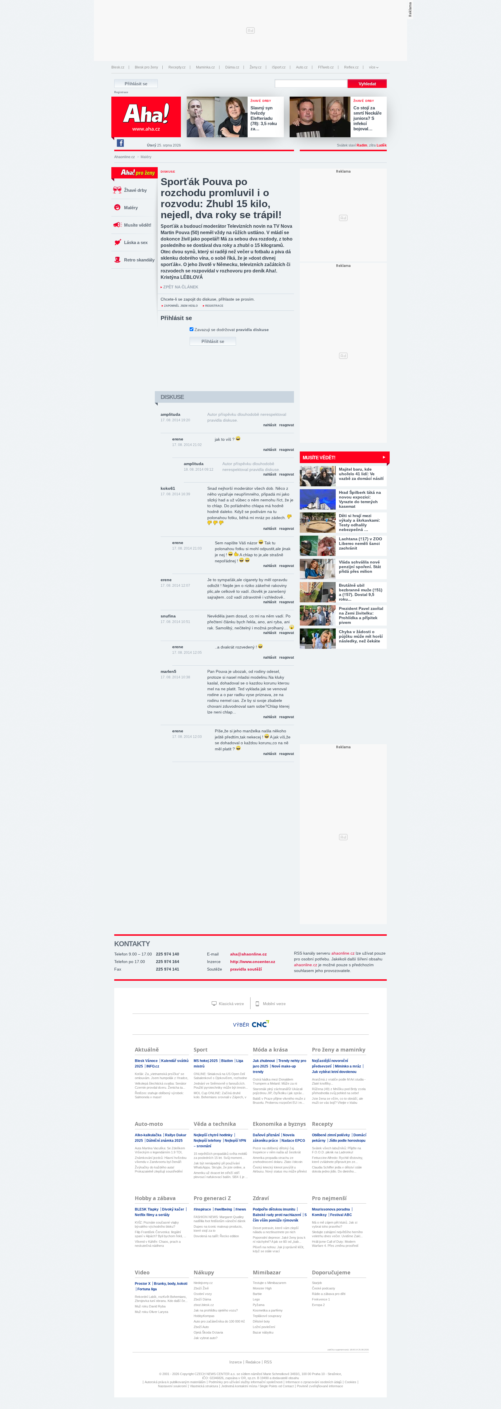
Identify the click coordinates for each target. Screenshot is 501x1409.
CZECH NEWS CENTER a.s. (216, 1374)
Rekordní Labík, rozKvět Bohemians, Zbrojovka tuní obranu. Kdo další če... (161, 1299)
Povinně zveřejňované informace (320, 1386)
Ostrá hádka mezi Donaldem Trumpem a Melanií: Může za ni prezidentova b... (275, 1081)
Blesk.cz (117, 67)
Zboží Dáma (202, 1299)
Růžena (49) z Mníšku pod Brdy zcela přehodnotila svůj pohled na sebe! (339, 1091)
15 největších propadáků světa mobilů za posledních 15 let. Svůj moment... (220, 1155)
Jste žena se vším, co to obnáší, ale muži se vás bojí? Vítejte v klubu (337, 1100)
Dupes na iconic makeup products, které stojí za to (218, 1228)
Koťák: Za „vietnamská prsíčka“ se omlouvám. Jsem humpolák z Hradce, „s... (161, 1076)
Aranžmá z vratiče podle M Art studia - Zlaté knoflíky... (339, 1081)
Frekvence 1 (321, 1299)
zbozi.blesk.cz (204, 1305)
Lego (256, 1299)
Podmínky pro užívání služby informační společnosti (245, 1382)
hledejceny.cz (203, 1283)
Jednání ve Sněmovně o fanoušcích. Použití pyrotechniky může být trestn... (221, 1085)
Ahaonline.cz (124, 157)
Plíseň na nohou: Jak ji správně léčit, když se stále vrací (278, 1249)
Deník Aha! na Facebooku (120, 143)
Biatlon (227, 1061)
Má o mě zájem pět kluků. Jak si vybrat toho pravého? (334, 1224)
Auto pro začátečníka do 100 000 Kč (219, 1321)
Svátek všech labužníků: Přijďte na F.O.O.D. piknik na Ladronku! (336, 1150)
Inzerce (235, 1362)
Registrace (121, 92)
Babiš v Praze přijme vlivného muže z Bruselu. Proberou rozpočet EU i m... (279, 1100)
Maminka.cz (205, 67)
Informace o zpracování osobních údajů (314, 1382)
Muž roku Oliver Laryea (151, 1312)
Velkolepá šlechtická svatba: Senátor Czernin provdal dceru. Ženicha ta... (160, 1085)
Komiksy (320, 1215)
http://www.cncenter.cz (252, 961)
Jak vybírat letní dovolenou (334, 1072)
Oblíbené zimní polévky (331, 1135)
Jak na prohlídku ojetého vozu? (216, 1310)
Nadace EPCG (293, 1141)
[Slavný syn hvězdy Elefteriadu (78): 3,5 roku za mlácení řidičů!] (219, 117)
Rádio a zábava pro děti (328, 1294)
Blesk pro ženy (146, 67)
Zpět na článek (180, 287)
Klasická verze (231, 1004)
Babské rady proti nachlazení (277, 1215)
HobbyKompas (204, 1316)
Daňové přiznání (266, 1135)
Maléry (131, 207)
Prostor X (143, 1284)
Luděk (382, 145)
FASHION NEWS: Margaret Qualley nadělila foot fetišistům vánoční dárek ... (220, 1219)
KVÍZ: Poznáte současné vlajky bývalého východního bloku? (157, 1224)
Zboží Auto (201, 1327)
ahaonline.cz (343, 953)
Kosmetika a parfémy (268, 1310)
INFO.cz (152, 1066)
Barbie (257, 1294)
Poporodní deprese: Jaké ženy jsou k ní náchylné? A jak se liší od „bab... (279, 1239)
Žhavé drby (135, 190)
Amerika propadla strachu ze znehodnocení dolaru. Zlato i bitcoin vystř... (277, 1160)
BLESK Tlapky (147, 1209)
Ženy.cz (256, 67)
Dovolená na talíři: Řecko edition (216, 1236)
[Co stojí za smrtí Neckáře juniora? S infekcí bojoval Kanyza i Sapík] (321, 117)
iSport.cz (279, 67)
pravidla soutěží (246, 969)
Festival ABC (341, 1215)
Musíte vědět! (137, 225)
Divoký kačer (173, 1209)
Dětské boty (261, 1321)
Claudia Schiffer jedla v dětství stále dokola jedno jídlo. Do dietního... (337, 1169)
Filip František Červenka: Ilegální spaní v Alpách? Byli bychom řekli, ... (160, 1234)
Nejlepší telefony (208, 1141)
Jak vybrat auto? (205, 1338)
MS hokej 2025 (206, 1061)
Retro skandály (139, 259)
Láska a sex (136, 242)
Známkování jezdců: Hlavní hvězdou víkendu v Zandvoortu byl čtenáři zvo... (160, 1160)
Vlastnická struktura (204, 1386)
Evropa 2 (318, 1305)
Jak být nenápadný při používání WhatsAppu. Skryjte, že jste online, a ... (219, 1165)
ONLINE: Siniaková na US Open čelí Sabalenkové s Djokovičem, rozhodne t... (220, 1076)
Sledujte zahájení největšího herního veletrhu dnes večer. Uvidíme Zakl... (337, 1234)
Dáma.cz (232, 67)
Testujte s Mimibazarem (269, 1283)
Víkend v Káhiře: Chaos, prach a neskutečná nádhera (158, 1243)
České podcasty (323, 1288)
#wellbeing (224, 1209)
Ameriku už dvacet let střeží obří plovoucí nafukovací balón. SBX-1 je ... (221, 1175)
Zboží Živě (201, 1288)
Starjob (317, 1283)
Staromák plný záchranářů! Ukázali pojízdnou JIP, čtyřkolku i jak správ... (278, 1091)
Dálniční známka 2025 (164, 1141)
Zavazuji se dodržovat (232, 329)
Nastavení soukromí (172, 1386)
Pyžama (258, 1305)
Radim (362, 145)
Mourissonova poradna (331, 1209)
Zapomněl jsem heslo (181, 305)
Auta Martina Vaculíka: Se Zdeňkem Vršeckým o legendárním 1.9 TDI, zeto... (160, 1150)
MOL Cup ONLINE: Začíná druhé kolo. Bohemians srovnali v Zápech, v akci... (220, 1095)
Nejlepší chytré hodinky (213, 1135)
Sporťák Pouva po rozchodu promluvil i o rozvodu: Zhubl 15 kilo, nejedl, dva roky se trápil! (221, 198)
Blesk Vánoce (147, 1061)
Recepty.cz (177, 67)
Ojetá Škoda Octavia (208, 1332)
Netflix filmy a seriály (152, 1215)
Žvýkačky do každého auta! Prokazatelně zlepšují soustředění (159, 1169)
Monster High (262, 1288)
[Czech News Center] (260, 1023)
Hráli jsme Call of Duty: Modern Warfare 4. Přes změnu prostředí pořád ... (335, 1244)
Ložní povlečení (264, 1327)
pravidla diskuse (252, 329)
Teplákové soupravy (267, 1316)
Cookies (350, 1382)
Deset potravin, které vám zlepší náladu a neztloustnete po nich (276, 1230)
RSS (268, 1362)
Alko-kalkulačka (148, 1135)
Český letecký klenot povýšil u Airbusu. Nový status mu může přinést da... (280, 1169)
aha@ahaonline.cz (248, 954)
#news (240, 1209)
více (372, 67)
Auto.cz (302, 67)
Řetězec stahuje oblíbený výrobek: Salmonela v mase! (159, 1095)
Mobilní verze (274, 1004)
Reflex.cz (351, 67)
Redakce (253, 1362)
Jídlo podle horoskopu (347, 1141)
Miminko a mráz (348, 1066)
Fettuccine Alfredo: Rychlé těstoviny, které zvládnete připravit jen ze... (337, 1160)
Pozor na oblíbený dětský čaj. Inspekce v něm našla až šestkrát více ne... (277, 1150)
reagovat (286, 425)
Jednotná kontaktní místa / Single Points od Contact (257, 1386)
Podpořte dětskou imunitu (274, 1209)
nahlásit (269, 425)
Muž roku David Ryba (150, 1306)
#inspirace (203, 1209)
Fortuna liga (147, 1289)
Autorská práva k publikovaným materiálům (175, 1382)
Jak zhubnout (264, 1061)
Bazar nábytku (263, 1332)
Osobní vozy (203, 1294)
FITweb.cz (326, 67)
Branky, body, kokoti (170, 1284)
